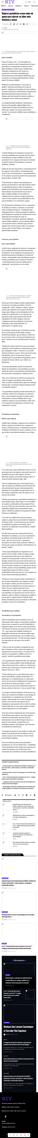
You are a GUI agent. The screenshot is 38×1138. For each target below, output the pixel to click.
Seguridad (15, 812)
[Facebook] (5, 1117)
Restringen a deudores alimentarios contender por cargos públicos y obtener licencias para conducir (18, 787)
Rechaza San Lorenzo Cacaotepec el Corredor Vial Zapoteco (18, 916)
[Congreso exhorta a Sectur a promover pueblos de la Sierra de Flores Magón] (7, 835)
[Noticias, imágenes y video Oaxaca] (10, 2)
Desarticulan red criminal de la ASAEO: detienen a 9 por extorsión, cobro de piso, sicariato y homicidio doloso (18, 767)
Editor (5, 27)
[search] (26, 2)
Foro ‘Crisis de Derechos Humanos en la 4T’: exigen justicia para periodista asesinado (24, 825)
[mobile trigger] (3, 2)
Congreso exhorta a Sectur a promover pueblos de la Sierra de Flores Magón (22, 834)
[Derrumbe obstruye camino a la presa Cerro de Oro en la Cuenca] (7, 844)
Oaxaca (4, 9)
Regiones (15, 819)
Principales (11, 9)
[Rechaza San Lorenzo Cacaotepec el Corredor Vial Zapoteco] (7, 817)
